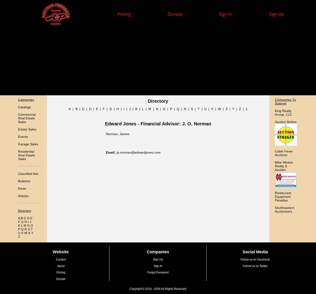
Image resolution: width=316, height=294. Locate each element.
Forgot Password (158, 272)
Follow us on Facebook (255, 259)
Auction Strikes (286, 122)
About (61, 266)
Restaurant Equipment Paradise (283, 196)
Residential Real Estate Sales (26, 155)
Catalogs (24, 107)
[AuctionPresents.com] (56, 24)
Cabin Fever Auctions (284, 153)
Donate (175, 14)
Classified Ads (28, 174)
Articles (23, 196)
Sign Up (276, 14)
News (22, 188)
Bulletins (24, 181)
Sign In (225, 14)
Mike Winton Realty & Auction (284, 166)
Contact (61, 259)
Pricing (124, 14)
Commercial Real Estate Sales (27, 118)
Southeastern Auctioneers (284, 209)
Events (23, 137)
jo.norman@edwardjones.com (139, 152)
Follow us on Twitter (255, 266)
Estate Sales (27, 129)
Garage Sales (28, 144)
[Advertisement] (158, 60)
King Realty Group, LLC (283, 112)
